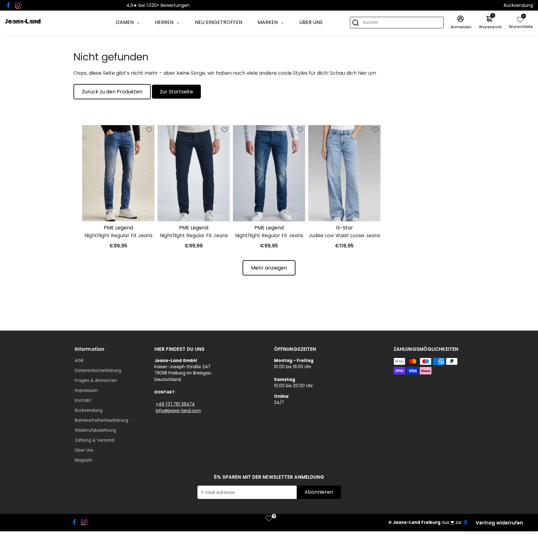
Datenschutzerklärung (98, 371)
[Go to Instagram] (18, 5)
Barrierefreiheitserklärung (101, 420)
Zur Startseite (176, 91)
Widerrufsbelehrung (95, 430)
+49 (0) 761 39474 (175, 404)
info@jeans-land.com (178, 411)
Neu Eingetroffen (218, 22)
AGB (79, 361)
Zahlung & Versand (94, 440)
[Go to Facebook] (8, 5)
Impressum (86, 390)
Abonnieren (318, 492)
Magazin (83, 460)
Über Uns (311, 22)
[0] (269, 518)
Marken (267, 22)
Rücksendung (518, 5)
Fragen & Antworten (96, 380)
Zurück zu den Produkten (112, 91)
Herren (164, 22)
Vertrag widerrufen (499, 523)
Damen (125, 22)
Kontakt (83, 400)
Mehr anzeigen (269, 267)
